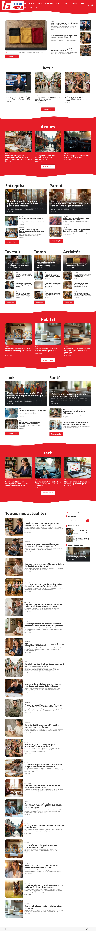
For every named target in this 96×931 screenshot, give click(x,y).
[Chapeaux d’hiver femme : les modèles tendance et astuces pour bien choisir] (11, 413)
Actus (52, 21)
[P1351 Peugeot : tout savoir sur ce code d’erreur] (77, 141)
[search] (89, 5)
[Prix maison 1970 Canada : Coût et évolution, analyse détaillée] (38, 295)
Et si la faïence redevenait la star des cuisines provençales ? (18, 350)
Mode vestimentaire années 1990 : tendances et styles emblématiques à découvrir (26, 395)
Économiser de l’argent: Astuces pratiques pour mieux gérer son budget (23, 294)
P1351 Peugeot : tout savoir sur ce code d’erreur (76, 156)
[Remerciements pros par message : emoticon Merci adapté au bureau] (11, 221)
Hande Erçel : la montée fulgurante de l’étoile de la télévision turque (41, 866)
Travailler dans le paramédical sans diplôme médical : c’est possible (75, 423)
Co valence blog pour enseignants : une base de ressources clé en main (64, 36)
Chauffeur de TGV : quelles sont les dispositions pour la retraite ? (24, 285)
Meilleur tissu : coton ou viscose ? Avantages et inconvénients (30, 423)
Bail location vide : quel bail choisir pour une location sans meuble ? (53, 285)
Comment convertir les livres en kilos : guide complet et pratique (77, 350)
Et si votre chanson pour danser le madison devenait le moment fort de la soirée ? (82, 294)
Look (20, 408)
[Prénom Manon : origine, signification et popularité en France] (56, 220)
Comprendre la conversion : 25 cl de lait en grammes (47, 349)
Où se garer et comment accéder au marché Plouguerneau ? (45, 157)
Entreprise (10, 198)
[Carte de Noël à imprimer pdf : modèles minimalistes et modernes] (14, 728)
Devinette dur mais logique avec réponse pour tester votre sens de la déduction (42, 685)
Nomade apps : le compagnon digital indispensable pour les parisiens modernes (22, 203)
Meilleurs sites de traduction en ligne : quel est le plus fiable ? (77, 484)
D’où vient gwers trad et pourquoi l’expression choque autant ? (76, 99)
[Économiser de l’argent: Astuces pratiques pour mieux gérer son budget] (9, 295)
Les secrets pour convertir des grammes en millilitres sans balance (78, 557)
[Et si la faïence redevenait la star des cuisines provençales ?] (18, 334)
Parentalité (54, 201)
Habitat (7, 346)
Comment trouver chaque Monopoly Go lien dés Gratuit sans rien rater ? (81, 285)
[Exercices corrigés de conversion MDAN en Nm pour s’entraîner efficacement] (18, 141)
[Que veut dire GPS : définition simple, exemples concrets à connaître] (48, 467)
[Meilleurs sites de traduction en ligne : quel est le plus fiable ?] (77, 467)
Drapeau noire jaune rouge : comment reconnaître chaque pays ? (31, 52)
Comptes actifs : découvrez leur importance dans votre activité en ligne (18, 265)
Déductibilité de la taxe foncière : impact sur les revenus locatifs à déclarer (52, 275)
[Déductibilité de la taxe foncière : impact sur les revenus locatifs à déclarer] (38, 275)
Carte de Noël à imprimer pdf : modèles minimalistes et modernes (41, 726)
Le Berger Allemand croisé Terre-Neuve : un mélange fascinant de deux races (43, 886)
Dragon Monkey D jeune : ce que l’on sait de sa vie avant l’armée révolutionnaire (43, 706)
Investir (18, 272)
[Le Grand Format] (13, 5)
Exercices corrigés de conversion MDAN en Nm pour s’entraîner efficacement (18, 157)
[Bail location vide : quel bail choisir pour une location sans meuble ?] (38, 285)
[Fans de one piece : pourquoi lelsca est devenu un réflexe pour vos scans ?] (85, 50)
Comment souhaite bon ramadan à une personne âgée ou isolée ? (69, 204)
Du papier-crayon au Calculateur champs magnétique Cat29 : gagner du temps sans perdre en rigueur (43, 806)
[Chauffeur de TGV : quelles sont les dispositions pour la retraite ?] (9, 285)
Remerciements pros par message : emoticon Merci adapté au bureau (31, 219)
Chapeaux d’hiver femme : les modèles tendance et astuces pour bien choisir (32, 411)
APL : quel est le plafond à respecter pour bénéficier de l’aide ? (24, 275)
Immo (38, 260)
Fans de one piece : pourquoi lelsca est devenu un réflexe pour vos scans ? (63, 49)
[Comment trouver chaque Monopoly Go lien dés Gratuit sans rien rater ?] (67, 285)
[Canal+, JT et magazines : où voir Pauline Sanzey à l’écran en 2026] (85, 25)
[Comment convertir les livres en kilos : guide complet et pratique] (77, 334)
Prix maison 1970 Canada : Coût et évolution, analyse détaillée (52, 294)
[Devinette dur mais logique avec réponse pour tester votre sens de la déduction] (14, 688)
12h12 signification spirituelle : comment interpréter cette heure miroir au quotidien (43, 624)
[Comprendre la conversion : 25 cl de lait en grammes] (48, 334)
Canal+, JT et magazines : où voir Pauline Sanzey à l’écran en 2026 (64, 23)
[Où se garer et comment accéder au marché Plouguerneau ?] (48, 141)
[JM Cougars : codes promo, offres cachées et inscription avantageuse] (14, 647)
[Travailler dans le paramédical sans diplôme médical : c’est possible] (56, 425)
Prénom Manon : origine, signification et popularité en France (76, 219)
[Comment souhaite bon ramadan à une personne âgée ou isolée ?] (14, 788)
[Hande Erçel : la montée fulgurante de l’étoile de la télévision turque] (14, 869)
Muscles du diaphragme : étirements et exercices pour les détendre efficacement (76, 411)
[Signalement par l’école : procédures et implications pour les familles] (56, 232)
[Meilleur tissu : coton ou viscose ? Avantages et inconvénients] (11, 424)
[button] (45, 52)
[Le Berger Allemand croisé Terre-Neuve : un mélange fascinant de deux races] (14, 889)
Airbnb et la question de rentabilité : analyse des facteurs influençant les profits (46, 264)
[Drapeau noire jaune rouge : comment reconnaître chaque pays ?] (26, 35)
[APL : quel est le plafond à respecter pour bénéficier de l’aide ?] (9, 275)
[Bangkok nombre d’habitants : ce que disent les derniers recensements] (48, 82)
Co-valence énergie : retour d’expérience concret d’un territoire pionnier (31, 231)
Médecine (54, 391)
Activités (53, 47)
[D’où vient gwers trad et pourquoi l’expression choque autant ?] (77, 82)
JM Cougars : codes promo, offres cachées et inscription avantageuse (44, 645)
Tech (6, 479)
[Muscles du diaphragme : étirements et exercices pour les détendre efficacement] (56, 413)
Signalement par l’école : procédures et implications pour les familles (77, 230)
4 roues (7, 153)
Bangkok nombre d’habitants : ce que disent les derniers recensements (48, 99)
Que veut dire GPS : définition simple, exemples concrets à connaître (48, 484)
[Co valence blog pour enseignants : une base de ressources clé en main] (85, 38)
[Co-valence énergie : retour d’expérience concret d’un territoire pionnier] (11, 233)
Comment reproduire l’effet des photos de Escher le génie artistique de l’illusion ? (43, 605)
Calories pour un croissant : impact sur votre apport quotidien (69, 395)
